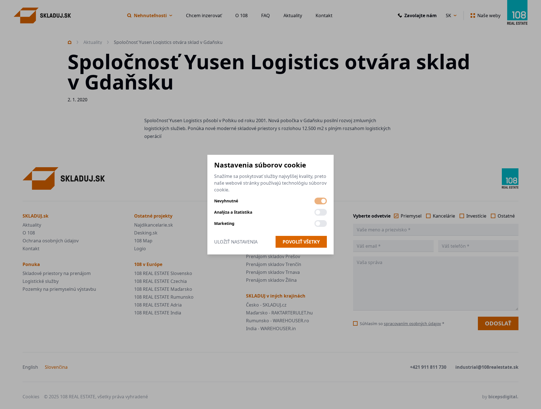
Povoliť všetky (301, 242)
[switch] (320, 201)
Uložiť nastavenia (236, 242)
